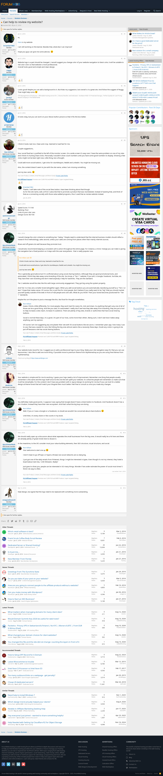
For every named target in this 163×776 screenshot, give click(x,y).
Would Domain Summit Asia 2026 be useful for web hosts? (33, 618)
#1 (125, 34)
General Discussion (30, 554)
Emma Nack (11, 704)
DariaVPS (123, 711)
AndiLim (8, 385)
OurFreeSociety (12, 697)
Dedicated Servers (84, 753)
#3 (125, 86)
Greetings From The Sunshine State (23, 571)
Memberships (37, 11)
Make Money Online (30, 594)
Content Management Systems (31, 581)
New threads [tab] (143, 29)
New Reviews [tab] (149, 61)
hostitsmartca (12, 657)
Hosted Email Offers (108, 760)
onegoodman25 (9, 500)
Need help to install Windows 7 (21, 695)
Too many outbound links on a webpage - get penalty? (31, 675)
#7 (125, 204)
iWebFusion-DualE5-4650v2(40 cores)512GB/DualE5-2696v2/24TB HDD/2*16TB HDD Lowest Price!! (146, 95)
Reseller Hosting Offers (109, 750)
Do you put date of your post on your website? (28, 578)
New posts (4, 14)
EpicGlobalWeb (9, 245)
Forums (13, 11)
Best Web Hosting (101, 11)
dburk (9, 574)
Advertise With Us (135, 761)
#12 (124, 398)
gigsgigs (10, 671)
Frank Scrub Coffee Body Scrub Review (25, 538)
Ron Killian (9, 152)
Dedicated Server (30, 547)
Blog (130, 757)
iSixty (9, 561)
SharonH (10, 534)
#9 (125, 346)
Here (20, 42)
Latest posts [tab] (133, 29)
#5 (125, 140)
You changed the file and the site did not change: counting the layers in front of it (43, 642)
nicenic (10, 614)
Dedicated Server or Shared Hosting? (24, 545)
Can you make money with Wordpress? (25, 592)
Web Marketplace (108, 767)
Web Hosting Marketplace (55, 11)
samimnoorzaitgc (9, 217)
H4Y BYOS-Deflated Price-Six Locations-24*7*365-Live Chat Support (144, 83)
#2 (125, 58)
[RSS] (160, 773)
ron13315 (11, 664)
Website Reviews (27, 540)
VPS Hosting (82, 750)
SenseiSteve (122, 547)
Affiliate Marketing (29, 587)
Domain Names (27, 614)
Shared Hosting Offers (109, 747)
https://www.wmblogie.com (39, 358)
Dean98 (10, 711)
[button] (29, 11)
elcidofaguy (122, 677)
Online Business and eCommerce (33, 534)
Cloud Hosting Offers (109, 757)
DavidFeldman (121, 533)
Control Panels (83, 763)
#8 (125, 233)
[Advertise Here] (137, 273)
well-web (123, 684)
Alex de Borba (121, 580)
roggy (8, 70)
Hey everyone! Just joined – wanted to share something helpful (35, 715)
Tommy (123, 561)
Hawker (10, 540)
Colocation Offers (108, 763)
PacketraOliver (12, 630)
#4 (125, 113)
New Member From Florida (19, 559)
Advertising (72, 11)
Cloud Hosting (83, 757)
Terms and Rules (140, 773)
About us (149, 773)
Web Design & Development (33, 704)
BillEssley (11, 684)
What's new (23, 11)
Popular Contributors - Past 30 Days (144, 107)
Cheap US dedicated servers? (20, 682)
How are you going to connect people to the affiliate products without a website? (43, 585)
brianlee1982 (6, 25)
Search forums (14, 14)
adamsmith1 (12, 718)
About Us (132, 754)
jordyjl (9, 97)
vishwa (9, 358)
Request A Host (85, 11)
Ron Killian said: (24, 258)
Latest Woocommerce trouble (21, 661)
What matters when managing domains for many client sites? (35, 612)
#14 (124, 433)
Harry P (10, 581)
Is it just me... (14, 552)
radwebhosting (121, 621)
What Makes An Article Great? (143, 33)
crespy (10, 677)
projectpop (9, 125)
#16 (124, 488)
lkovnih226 (11, 587)
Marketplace (133, 768)
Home (4, 11)
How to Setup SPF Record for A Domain (25, 655)
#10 (124, 373)
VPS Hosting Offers (33, 630)
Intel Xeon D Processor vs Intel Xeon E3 (25, 668)
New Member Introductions (29, 561)
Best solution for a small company (145, 50)
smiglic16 (123, 594)
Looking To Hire (31, 697)
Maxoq (124, 704)
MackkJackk (11, 547)
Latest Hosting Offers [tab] (136, 61)
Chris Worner (12, 644)
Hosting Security (83, 760)
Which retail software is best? (20, 531)
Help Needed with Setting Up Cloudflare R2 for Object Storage (35, 722)
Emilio (10, 601)
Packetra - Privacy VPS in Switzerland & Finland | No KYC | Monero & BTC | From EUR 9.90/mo (146, 67)
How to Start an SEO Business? (21, 599)
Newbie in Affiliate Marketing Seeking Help (26, 708)
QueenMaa (122, 587)
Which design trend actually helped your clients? (29, 702)
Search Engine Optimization (29, 601)
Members (24, 14)
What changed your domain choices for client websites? (32, 635)
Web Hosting (29, 644)
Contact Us (132, 764)
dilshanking (11, 725)
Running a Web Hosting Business (143, 55)
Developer (11, 554)
